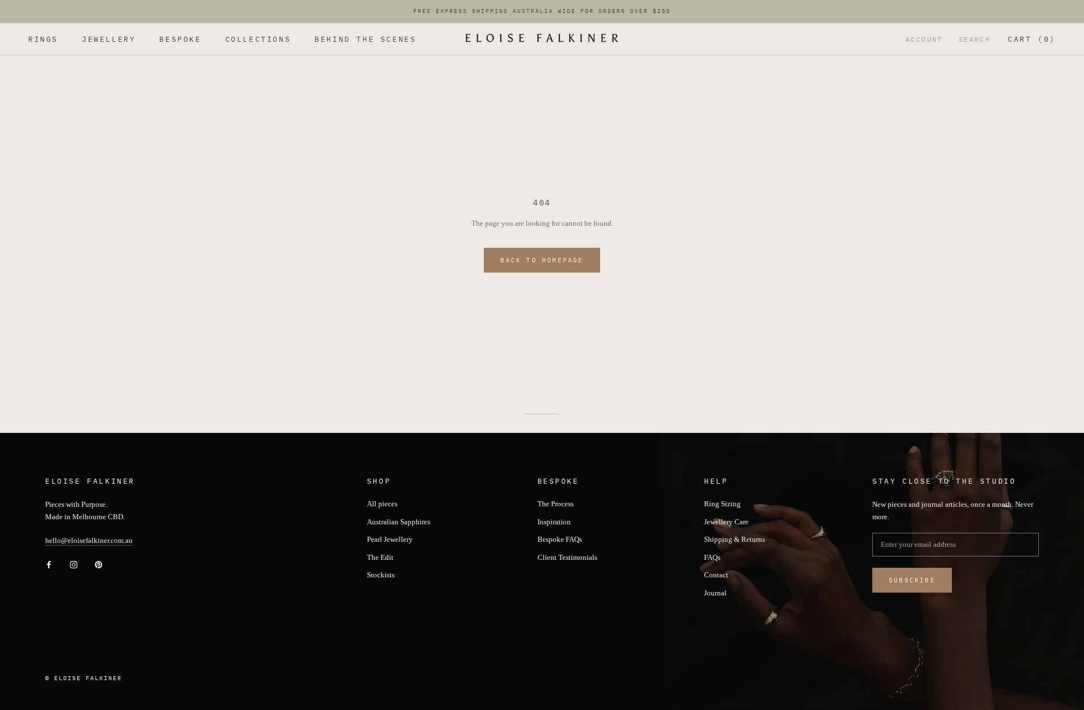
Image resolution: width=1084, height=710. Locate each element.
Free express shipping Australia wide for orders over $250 (542, 11)
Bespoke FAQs (559, 539)
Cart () (1032, 39)
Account (924, 39)
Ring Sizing (722, 503)
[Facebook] (49, 564)
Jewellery (109, 39)
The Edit (380, 557)
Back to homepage (541, 260)
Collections (258, 39)
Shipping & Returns (734, 539)
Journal (715, 593)
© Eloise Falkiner (83, 678)
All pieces (382, 503)
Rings (43, 39)
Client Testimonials (567, 557)
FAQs (712, 557)
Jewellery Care (726, 522)
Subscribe (912, 580)
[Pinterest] (98, 564)
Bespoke (180, 39)
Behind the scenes (365, 39)
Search (974, 39)
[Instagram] (73, 564)
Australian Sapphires (398, 522)
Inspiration (554, 522)
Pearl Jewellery (390, 539)
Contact (716, 575)
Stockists (381, 575)
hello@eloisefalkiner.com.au (89, 540)
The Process (555, 503)
